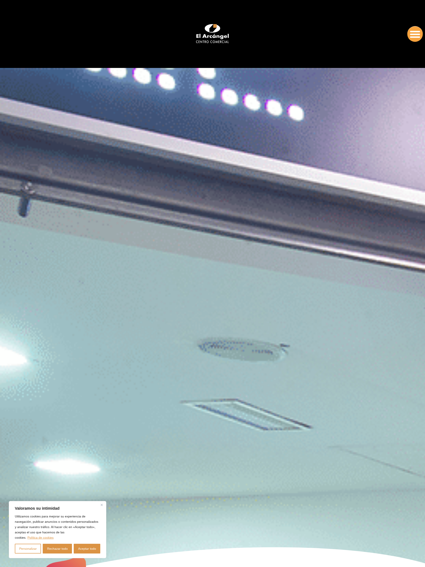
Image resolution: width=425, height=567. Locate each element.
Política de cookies (40, 537)
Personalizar (28, 548)
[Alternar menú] (415, 34)
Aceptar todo (87, 548)
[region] (57, 529)
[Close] (101, 504)
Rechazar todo (57, 548)
